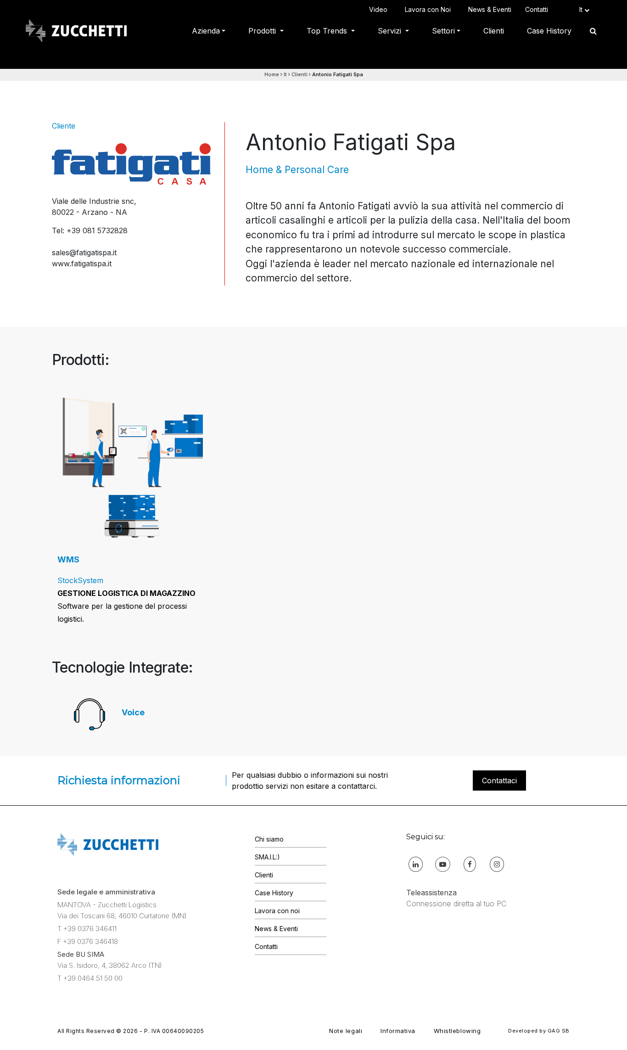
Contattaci (499, 780)
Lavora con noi (277, 911)
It (285, 74)
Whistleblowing (457, 1030)
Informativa (398, 1030)
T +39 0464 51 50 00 (90, 978)
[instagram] (496, 863)
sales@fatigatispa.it (84, 252)
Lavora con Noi (429, 9)
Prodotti (263, 30)
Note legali (345, 1030)
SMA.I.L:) (267, 857)
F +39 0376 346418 (87, 941)
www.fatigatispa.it (82, 263)
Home (271, 74)
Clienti (493, 30)
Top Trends (328, 30)
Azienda (206, 30)
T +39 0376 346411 (87, 928)
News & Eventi (489, 9)
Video (380, 9)
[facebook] (469, 863)
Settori (443, 30)
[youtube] (442, 863)
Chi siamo (269, 839)
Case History (549, 30)
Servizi (390, 30)
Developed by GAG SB (539, 1031)
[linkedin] (415, 863)
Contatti (538, 9)
